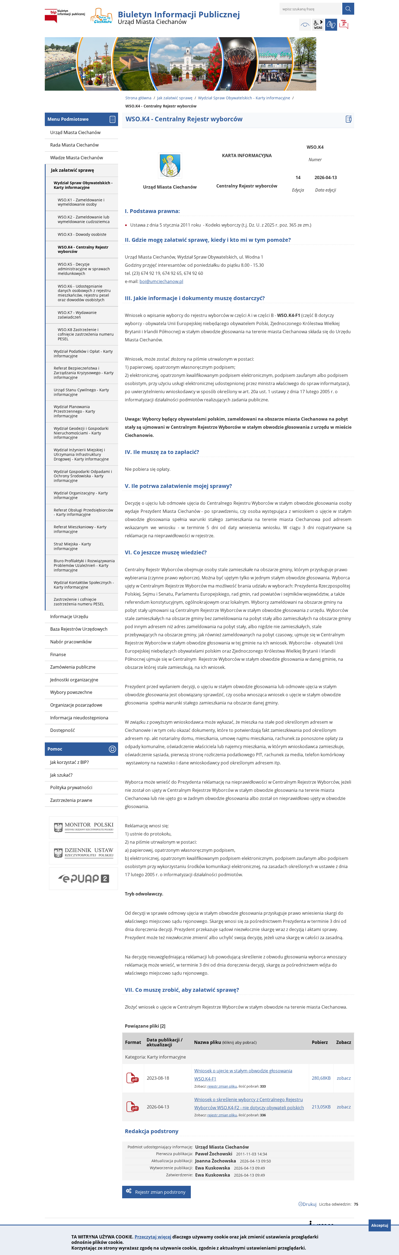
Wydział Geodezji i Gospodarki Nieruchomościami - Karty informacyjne (81, 433)
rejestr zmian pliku (222, 1086)
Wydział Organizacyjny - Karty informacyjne (81, 495)
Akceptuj (379, 1225)
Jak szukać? (61, 775)
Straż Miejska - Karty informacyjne (72, 546)
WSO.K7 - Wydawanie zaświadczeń (77, 315)
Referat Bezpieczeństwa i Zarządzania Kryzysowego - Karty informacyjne (83, 373)
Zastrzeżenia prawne (71, 800)
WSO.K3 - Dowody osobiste (82, 234)
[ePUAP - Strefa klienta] (83, 878)
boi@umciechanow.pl (161, 281)
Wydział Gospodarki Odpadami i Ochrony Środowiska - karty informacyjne (83, 476)
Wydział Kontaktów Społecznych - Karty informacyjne (84, 585)
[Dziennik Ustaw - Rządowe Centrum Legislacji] (83, 853)
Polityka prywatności (71, 787)
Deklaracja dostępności (320, 1224)
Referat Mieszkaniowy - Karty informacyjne (80, 529)
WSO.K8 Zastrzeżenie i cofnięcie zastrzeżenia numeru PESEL (86, 334)
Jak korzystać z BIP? (69, 762)
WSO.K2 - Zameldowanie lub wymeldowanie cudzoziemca (84, 219)
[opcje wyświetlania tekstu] (318, 25)
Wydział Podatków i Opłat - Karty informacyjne (83, 353)
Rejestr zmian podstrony (159, 1192)
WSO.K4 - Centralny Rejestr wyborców (83, 249)
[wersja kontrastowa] (305, 25)
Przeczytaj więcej (153, 1237)
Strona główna (138, 97)
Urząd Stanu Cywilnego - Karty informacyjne (81, 392)
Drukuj (309, 1204)
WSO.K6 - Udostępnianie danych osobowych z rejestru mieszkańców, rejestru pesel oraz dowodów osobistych (84, 293)
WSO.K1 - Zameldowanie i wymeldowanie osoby (81, 202)
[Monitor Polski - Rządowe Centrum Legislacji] (83, 827)
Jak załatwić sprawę (174, 97)
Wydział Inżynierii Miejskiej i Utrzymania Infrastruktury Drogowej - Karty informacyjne (81, 454)
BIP (344, 25)
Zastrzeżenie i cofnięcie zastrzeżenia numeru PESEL (79, 601)
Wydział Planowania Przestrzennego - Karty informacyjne (74, 411)
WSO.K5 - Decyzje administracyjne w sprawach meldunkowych (84, 269)
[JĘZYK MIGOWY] (331, 25)
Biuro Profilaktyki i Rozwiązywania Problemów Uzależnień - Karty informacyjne (84, 565)
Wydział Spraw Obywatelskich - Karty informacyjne (244, 97)
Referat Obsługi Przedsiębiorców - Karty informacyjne (83, 512)
